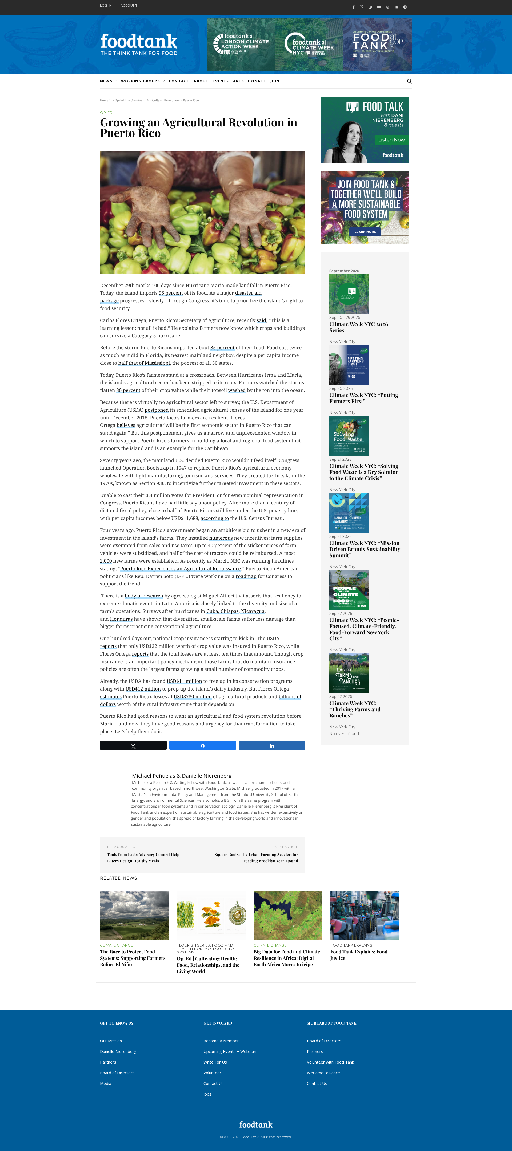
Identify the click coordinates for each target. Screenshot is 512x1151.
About (201, 80)
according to (215, 518)
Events (221, 80)
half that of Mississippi (144, 363)
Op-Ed (119, 100)
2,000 (106, 561)
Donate (257, 80)
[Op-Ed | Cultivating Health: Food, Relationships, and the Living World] (211, 915)
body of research (144, 596)
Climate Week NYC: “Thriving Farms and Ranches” (355, 709)
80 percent (128, 390)
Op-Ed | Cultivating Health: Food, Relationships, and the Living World (208, 964)
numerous (221, 538)
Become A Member (221, 1040)
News (106, 80)
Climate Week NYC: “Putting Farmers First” (363, 398)
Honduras (121, 619)
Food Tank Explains (351, 945)
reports (108, 646)
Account (129, 5)
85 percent (222, 348)
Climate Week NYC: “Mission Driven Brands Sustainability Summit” (364, 549)
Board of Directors (117, 1072)
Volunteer (212, 1072)
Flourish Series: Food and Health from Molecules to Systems (205, 949)
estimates (111, 697)
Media (105, 1083)
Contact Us (213, 1083)
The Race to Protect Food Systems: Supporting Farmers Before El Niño (133, 958)
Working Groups (140, 80)
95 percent (171, 293)
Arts (238, 80)
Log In (106, 5)
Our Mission (111, 1040)
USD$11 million (184, 681)
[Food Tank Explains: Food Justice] (364, 915)
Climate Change (116, 945)
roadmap (246, 576)
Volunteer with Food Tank (330, 1062)
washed (237, 390)
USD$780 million (193, 697)
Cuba (212, 611)
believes (126, 425)
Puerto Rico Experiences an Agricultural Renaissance (180, 569)
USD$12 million (143, 689)
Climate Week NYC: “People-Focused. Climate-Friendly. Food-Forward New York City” (364, 629)
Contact (179, 80)
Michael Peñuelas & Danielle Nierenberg (181, 775)
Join (275, 80)
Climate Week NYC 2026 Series (358, 327)
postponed (157, 410)
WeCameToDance (323, 1072)
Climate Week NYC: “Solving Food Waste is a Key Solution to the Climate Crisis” (364, 472)
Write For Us (215, 1062)
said (261, 320)
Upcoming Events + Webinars (230, 1051)
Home (104, 100)
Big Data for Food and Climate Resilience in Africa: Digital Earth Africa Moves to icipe (287, 958)
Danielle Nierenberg (118, 1051)
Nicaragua (253, 611)
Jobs (207, 1094)
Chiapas (230, 611)
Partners (108, 1062)
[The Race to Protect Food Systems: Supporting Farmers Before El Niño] (134, 915)
